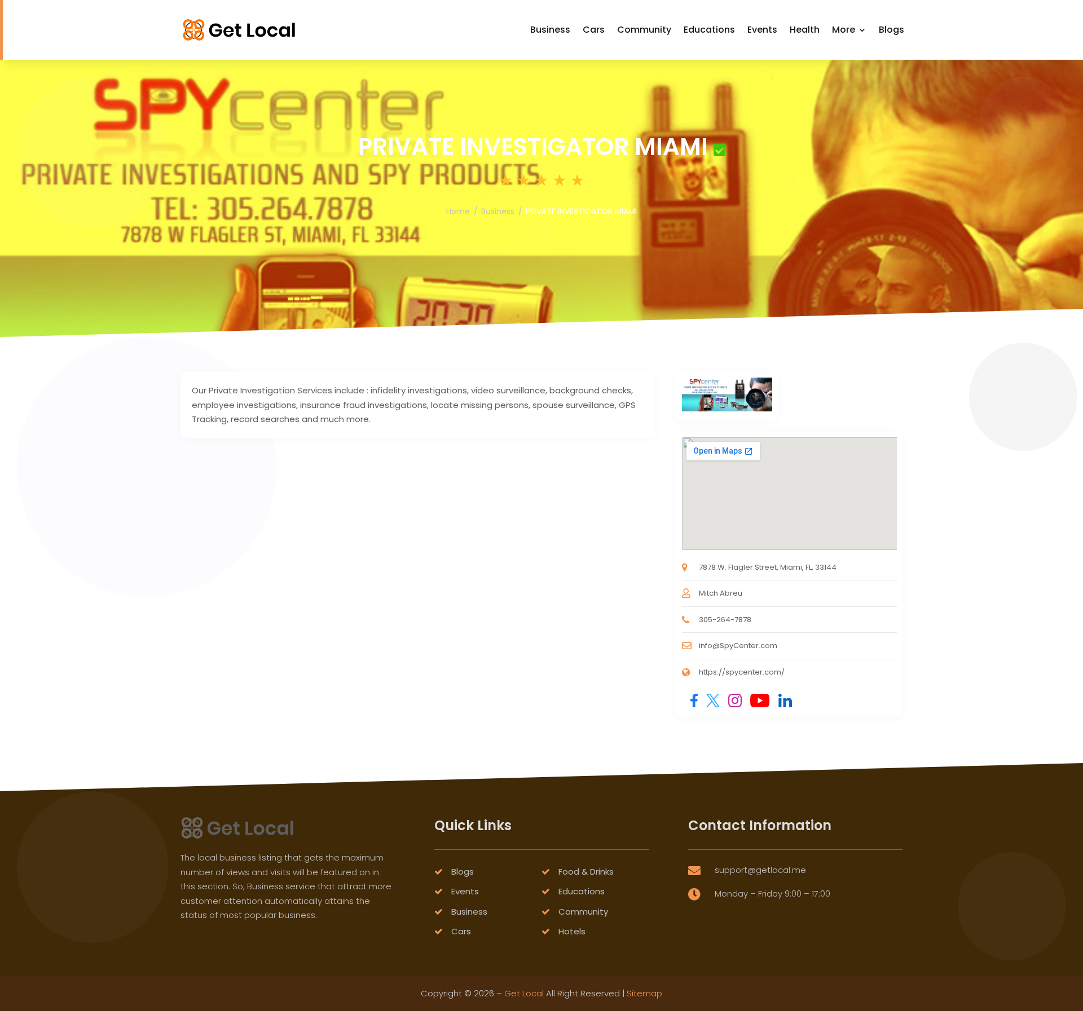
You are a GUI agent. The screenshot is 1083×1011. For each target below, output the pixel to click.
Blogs (891, 29)
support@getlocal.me (760, 870)
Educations (709, 29)
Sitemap (644, 993)
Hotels (571, 931)
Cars (594, 29)
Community (644, 29)
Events (762, 29)
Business (550, 29)
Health (805, 29)
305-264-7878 (725, 619)
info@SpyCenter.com (738, 645)
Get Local (524, 993)
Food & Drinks (586, 871)
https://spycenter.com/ (742, 672)
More (843, 29)
